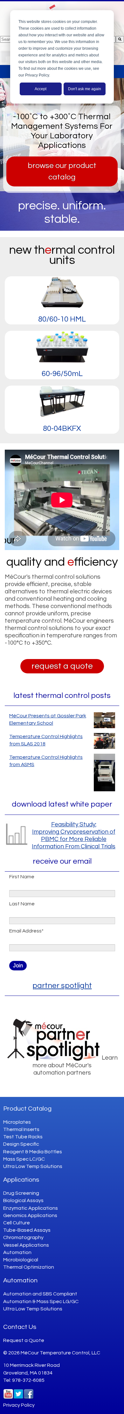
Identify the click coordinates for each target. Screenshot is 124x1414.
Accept (40, 89)
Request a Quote (23, 1340)
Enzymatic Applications (30, 1208)
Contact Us (19, 1327)
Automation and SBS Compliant (40, 1293)
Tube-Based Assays (27, 1230)
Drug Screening (21, 1193)
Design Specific (21, 1144)
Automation (17, 1252)
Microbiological (20, 1259)
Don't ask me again (84, 89)
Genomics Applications (30, 1215)
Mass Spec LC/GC (24, 1159)
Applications (21, 1180)
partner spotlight (62, 986)
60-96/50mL (62, 374)
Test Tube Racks (23, 1136)
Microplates (17, 1122)
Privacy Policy (19, 1405)
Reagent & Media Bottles (32, 1151)
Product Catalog (27, 1109)
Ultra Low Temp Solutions (32, 1166)
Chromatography (23, 1237)
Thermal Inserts (21, 1129)
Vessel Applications (26, 1245)
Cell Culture (16, 1222)
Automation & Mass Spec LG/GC (41, 1301)
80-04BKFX (62, 428)
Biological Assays (23, 1200)
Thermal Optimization (28, 1267)
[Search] (120, 39)
